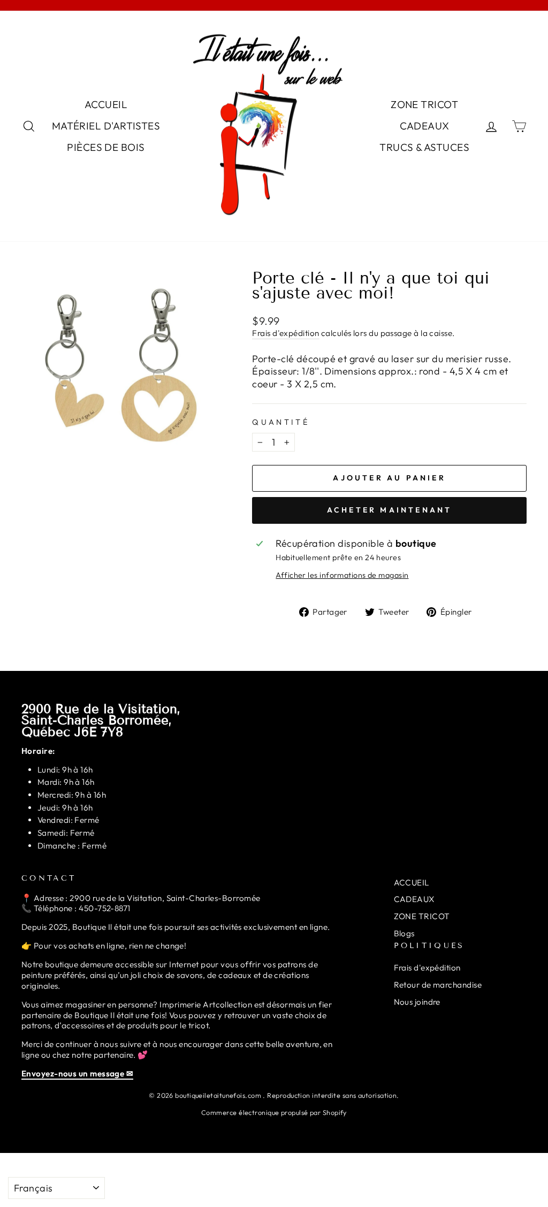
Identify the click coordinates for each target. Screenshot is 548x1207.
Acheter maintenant (389, 510)
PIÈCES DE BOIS (105, 147)
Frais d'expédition (285, 333)
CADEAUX (425, 125)
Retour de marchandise (438, 985)
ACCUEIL (106, 104)
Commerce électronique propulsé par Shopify (274, 1112)
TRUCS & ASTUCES (424, 147)
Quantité (280, 422)
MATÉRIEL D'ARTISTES (106, 125)
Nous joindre (417, 1002)
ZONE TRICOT (424, 104)
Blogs (404, 933)
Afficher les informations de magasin (342, 575)
